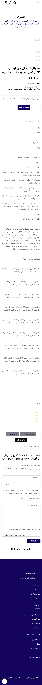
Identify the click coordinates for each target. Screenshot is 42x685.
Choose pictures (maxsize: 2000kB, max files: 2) (23, 529)
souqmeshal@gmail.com (28, 578)
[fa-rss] (12, 674)
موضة (10, 89)
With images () (28, 434)
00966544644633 (30, 573)
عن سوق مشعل (35, 590)
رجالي (25, 89)
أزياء (34, 89)
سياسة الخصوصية (34, 598)
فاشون (20, 89)
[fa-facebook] (34, 92)
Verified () (13, 434)
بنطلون (30, 89)
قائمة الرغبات (36, 623)
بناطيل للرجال (28, 87)
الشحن (38, 653)
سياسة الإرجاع (35, 648)
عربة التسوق (36, 619)
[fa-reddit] (17, 92)
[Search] (15, 2)
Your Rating (36, 499)
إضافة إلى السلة (24, 107)
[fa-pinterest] (21, 92)
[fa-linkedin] (26, 92)
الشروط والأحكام (35, 594)
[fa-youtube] (19, 674)
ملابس (15, 89)
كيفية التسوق (36, 640)
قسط (38, 644)
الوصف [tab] (38, 121)
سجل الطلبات (36, 628)
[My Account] (11, 2)
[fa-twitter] (30, 92)
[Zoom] (36, 45)
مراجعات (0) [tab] (28, 121)
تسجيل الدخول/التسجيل (32, 615)
